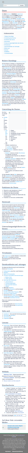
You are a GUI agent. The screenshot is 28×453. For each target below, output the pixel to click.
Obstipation (12, 289)
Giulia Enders (7, 325)
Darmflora (19, 28)
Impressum (8, 451)
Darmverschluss (18, 303)
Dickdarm (10, 149)
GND (15, 415)
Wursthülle (6, 315)
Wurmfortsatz (22, 153)
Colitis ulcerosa (8, 278)
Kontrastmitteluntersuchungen (8, 236)
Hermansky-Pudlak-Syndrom (10, 293)
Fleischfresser (5, 89)
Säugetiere (17, 94)
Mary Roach (6, 345)
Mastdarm (10, 167)
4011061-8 (19, 415)
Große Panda (5, 103)
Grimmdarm (8, 158)
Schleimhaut (6, 178)
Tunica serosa (11, 220)
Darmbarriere (7, 364)
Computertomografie (14, 237)
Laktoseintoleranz (9, 281)
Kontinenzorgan (12, 183)
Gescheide (20, 412)
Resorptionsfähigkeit (11, 73)
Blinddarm (7, 153)
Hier (18, 439)
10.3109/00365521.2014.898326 (14, 394)
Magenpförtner (5, 21)
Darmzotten (19, 25)
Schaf (15, 92)
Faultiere (24, 99)
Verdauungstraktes (6, 18)
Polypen (14, 294)
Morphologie (13, 82)
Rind (19, 92)
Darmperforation (19, 305)
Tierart (3, 65)
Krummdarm (10, 148)
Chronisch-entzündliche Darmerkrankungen (13, 275)
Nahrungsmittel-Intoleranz (11, 284)
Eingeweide (6, 318)
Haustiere (4, 92)
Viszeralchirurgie (7, 316)
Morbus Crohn (8, 277)
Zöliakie (7, 286)
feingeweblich (9, 175)
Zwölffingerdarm (6, 133)
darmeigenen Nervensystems (17, 218)
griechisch (13, 158)
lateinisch (9, 14)
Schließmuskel (19, 181)
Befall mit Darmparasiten (9, 274)
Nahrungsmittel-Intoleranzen (10, 280)
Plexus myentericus (19, 216)
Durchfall (6, 290)
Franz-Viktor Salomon (8, 353)
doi (6, 394)
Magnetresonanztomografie (8, 239)
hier (13, 439)
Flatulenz (11, 287)
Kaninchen (4, 93)
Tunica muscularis (6, 210)
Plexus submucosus (14, 215)
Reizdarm (6, 272)
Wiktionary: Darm (8, 374)
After (14, 21)
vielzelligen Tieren (20, 18)
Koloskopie (4, 237)
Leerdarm (9, 146)
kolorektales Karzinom (15, 297)
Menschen (12, 20)
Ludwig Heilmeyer (8, 331)
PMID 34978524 (18, 411)
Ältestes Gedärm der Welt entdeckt (11, 381)
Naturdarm (13, 315)
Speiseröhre (6, 23)
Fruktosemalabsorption (10, 283)
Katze (12, 92)
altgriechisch (20, 14)
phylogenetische (7, 68)
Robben (12, 97)
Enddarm (23, 167)
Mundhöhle (15, 23)
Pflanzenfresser (16, 89)
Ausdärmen (6, 314)
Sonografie (17, 234)
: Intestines (9, 377)
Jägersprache (8, 255)
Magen (24, 21)
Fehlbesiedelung (7, 271)
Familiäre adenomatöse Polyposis (11, 292)
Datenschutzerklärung (17, 451)
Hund (9, 92)
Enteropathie (10, 269)
